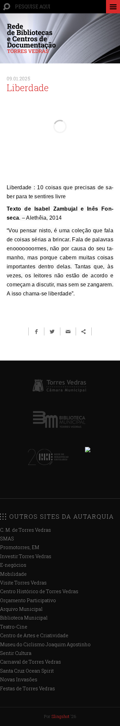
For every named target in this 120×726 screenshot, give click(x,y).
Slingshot (60, 716)
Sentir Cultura (15, 653)
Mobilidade (13, 574)
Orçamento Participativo (28, 600)
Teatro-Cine (13, 627)
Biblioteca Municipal (24, 618)
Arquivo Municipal (21, 609)
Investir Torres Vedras (25, 556)
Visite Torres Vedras (23, 582)
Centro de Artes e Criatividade (34, 635)
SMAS (7, 538)
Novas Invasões (18, 679)
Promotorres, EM (19, 547)
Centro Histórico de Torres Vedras (39, 591)
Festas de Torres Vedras (27, 688)
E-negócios (13, 565)
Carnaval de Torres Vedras (30, 662)
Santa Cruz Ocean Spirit (27, 671)
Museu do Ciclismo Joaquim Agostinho (45, 644)
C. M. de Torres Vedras (25, 530)
